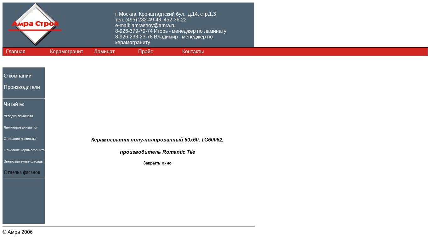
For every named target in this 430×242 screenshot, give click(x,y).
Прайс (145, 51)
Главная (15, 51)
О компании (17, 75)
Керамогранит (66, 51)
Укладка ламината (18, 116)
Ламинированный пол (21, 127)
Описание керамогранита (24, 150)
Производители (22, 87)
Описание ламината (20, 139)
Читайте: (14, 104)
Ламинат (104, 51)
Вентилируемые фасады (23, 161)
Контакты (193, 51)
